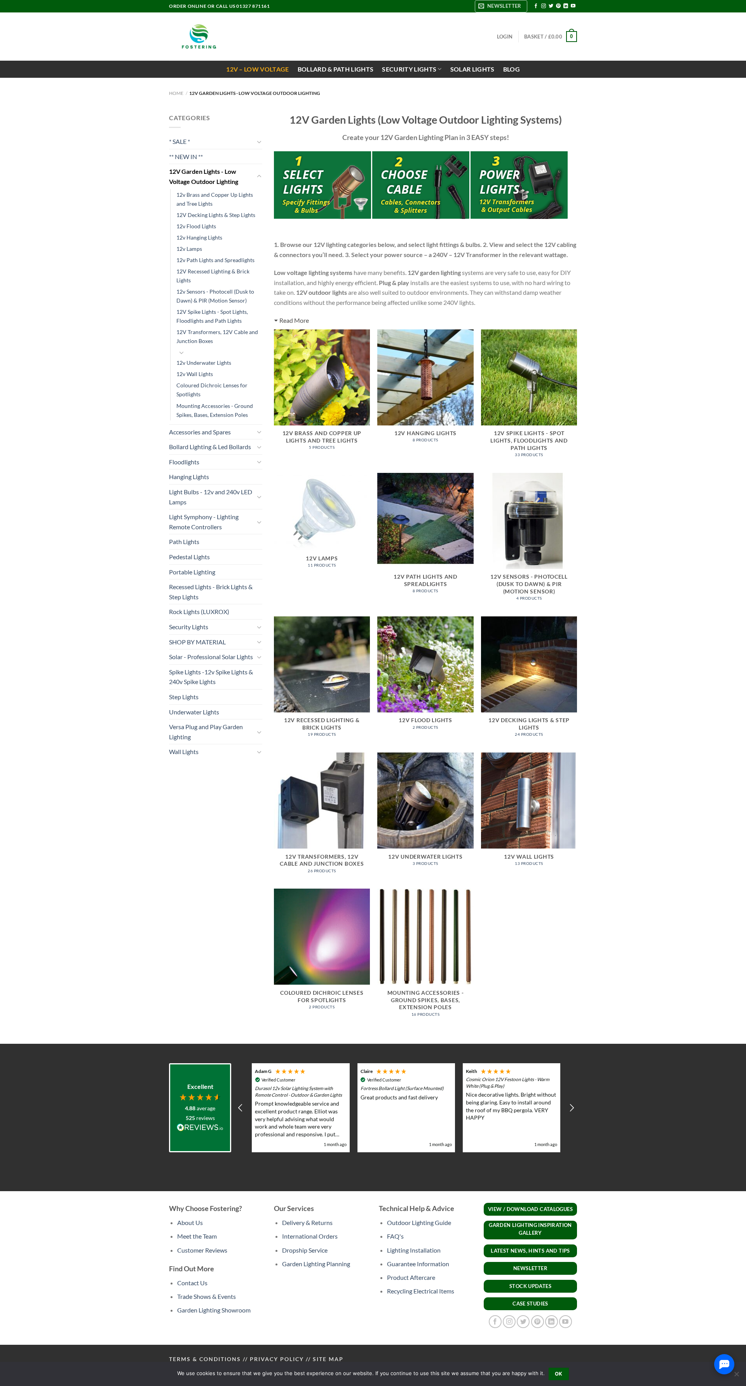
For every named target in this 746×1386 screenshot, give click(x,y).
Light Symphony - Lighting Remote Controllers (204, 521)
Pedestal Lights (189, 556)
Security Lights (188, 626)
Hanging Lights (189, 476)
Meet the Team (197, 1236)
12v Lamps (189, 248)
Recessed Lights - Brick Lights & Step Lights (211, 591)
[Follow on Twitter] (551, 6)
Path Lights (184, 541)
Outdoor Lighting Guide (419, 1222)
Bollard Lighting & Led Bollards (210, 446)
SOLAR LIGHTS (472, 69)
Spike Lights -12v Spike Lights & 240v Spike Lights (211, 677)
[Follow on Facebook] (535, 6)
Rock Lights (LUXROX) (199, 611)
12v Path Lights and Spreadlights (215, 260)
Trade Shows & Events (206, 1296)
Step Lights (184, 696)
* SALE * (179, 141)
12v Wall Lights (194, 374)
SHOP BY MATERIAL (197, 642)
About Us (190, 1222)
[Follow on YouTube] (573, 6)
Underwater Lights (194, 712)
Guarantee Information (418, 1263)
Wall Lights (184, 751)
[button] (240, 1108)
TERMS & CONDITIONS (205, 1359)
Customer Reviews (202, 1250)
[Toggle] (259, 141)
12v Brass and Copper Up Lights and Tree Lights (214, 199)
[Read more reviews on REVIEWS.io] (200, 1129)
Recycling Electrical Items (420, 1291)
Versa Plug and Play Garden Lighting (206, 731)
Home (176, 93)
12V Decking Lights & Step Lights (215, 215)
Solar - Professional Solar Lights (211, 656)
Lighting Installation (414, 1250)
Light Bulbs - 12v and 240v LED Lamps (210, 497)
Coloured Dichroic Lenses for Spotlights (212, 389)
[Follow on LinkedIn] (565, 6)
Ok (559, 1374)
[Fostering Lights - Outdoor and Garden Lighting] (198, 36)
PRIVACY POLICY (277, 1359)
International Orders (310, 1236)
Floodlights (184, 462)
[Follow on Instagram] (543, 6)
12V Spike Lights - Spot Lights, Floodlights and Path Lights (212, 316)
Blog (511, 69)
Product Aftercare (411, 1277)
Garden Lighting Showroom (214, 1310)
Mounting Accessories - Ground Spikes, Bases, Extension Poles (214, 410)
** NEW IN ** (186, 156)
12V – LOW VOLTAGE (257, 69)
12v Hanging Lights (199, 237)
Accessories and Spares (200, 432)
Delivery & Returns (307, 1222)
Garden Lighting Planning (316, 1263)
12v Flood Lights (196, 226)
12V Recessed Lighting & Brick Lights (212, 276)
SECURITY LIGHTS (409, 69)
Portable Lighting (192, 572)
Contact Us (192, 1282)
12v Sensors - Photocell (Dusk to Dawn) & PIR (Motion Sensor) (215, 296)
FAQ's (395, 1236)
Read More (294, 320)
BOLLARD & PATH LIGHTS (336, 69)
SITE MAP (328, 1359)
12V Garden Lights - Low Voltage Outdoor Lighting (203, 176)
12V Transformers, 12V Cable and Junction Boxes (217, 336)
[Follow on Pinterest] (558, 6)
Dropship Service (305, 1250)
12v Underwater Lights (203, 362)
